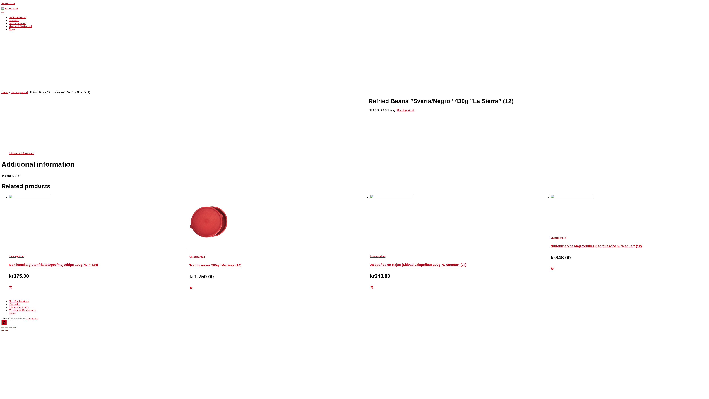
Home (4, 92)
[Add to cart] (10, 287)
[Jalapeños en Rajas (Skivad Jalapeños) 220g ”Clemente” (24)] (391, 197)
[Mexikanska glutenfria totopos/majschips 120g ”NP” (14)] (30, 197)
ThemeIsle (32, 318)
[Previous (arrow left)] (2, 330)
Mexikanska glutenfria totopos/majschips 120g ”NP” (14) (53, 265)
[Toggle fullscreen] (10, 327)
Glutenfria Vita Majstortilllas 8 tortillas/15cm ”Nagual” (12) (596, 246)
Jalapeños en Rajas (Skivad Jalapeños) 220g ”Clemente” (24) (418, 265)
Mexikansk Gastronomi (20, 26)
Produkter (14, 20)
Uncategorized (19, 92)
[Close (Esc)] (2, 327)
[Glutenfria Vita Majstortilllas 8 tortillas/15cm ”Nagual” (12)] (572, 197)
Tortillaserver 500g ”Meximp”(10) (215, 265)
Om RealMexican (17, 17)
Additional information (21, 153)
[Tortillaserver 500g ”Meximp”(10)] (210, 249)
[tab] (21, 153)
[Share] (6, 327)
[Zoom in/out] (14, 327)
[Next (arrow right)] (6, 330)
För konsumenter (17, 23)
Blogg (12, 29)
